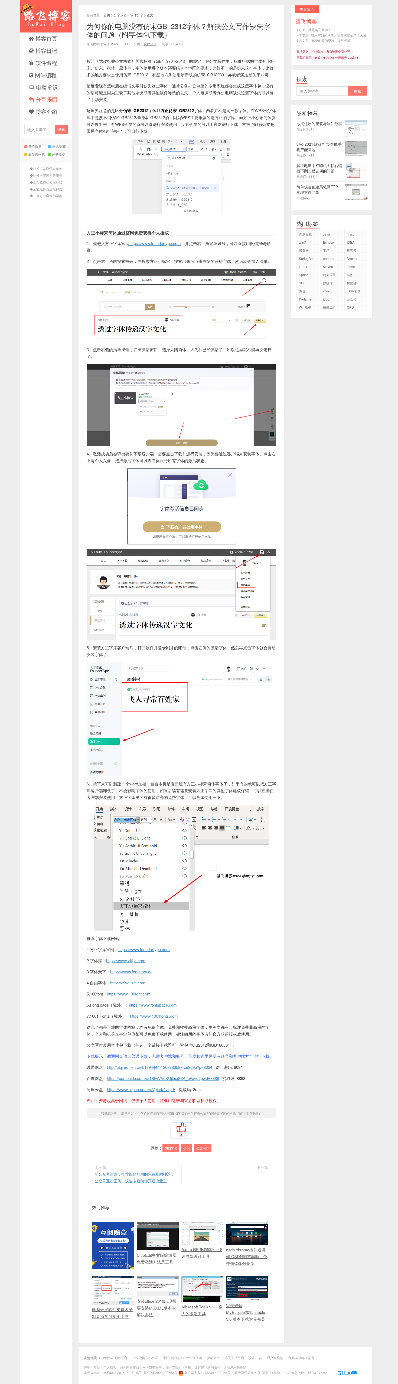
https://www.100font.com (129, 994)
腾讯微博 (58, 146)
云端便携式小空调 (145, 1357)
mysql (351, 234)
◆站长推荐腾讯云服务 (46, 168)
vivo (326, 291)
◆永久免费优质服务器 (46, 182)
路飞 (139, 1372)
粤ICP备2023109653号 (160, 1372)
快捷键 (352, 282)
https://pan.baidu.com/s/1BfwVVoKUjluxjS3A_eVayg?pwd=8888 (163, 1078)
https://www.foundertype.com (155, 243)
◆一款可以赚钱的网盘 (46, 195)
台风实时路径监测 (301, 1357)
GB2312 (171, 1148)
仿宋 (186, 1148)
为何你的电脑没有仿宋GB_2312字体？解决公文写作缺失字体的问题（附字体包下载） (178, 30)
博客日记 (45, 50)
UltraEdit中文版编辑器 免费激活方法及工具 (156, 1258)
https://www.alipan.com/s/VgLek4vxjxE (141, 1089)
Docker (352, 258)
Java (326, 234)
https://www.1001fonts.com (154, 1016)
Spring (304, 274)
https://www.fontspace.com (153, 1005)
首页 (107, 14)
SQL (302, 282)
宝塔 (326, 250)
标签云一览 (36, 154)
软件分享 (136, 14)
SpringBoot (307, 258)
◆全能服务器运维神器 (46, 189)
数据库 (328, 282)
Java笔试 (353, 291)
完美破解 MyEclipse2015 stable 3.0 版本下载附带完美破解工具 (245, 1315)
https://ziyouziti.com (127, 982)
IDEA (350, 242)
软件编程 (45, 63)
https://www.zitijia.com (125, 960)
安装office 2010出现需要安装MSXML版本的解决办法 (156, 1307)
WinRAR (305, 307)
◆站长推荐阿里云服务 (46, 175)
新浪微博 (34, 146)
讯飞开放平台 (234, 1357)
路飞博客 (46, 16)
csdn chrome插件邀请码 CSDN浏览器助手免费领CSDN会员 (246, 1256)
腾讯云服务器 (250, 1372)
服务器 (304, 250)
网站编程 (45, 75)
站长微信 (58, 154)
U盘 (350, 274)
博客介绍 (45, 111)
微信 (302, 291)
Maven (328, 266)
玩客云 (352, 250)
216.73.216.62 (316, 1372)
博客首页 (45, 38)
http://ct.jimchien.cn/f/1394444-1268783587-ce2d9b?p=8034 (159, 1067)
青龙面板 (305, 234)
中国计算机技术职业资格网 (182, 1357)
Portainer (305, 299)
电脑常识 (46, 87)
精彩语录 (329, 274)
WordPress (98, 1372)
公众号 (352, 299)
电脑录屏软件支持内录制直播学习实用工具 (112, 1313)
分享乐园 (45, 99)
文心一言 (255, 1357)
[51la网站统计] (347, 1372)
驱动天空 (213, 1357)
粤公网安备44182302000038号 (207, 1372)
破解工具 (329, 307)
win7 (302, 242)
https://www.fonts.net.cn (131, 971)
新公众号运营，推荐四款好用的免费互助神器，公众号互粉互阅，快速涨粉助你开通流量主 (134, 1177)
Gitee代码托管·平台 (113, 1357)
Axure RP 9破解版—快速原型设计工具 (201, 1252)
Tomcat (352, 266)
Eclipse (328, 242)
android (328, 258)
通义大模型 (275, 1357)
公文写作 (202, 1148)
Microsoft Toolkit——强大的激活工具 (202, 1310)
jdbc (326, 299)
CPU (350, 307)
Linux (303, 266)
